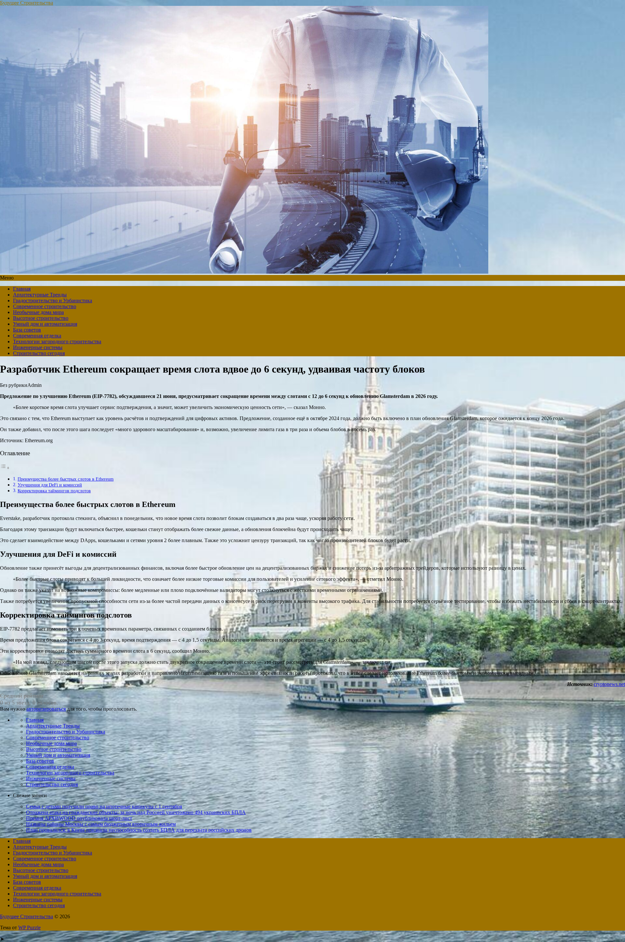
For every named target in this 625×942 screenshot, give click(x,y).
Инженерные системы (37, 347)
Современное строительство (44, 306)
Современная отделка (37, 335)
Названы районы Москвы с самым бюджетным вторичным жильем (101, 824)
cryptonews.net (609, 684)
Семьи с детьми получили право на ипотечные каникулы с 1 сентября (104, 806)
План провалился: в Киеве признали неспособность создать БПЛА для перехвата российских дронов (139, 830)
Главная (22, 289)
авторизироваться (46, 709)
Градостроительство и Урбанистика (52, 300)
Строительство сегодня (39, 353)
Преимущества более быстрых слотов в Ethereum (66, 479)
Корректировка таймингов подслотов (54, 490)
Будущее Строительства (26, 3)
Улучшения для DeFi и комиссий (50, 484)
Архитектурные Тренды (40, 294)
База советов (27, 330)
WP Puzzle (29, 927)
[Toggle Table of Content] (5, 468)
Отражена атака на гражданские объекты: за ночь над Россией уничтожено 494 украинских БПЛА (136, 812)
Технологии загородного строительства (57, 341)
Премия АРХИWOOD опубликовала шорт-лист (79, 818)
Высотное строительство (40, 318)
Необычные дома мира (38, 312)
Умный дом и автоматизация (45, 324)
